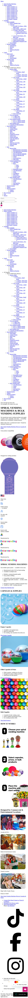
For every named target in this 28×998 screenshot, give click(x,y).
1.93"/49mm (16, 109)
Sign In (5, 195)
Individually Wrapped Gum (20, 41)
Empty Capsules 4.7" (12, 15)
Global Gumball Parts (15, 161)
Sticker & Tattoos (11, 188)
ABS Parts (15, 162)
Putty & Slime (13, 144)
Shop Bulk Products (5, 720)
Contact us (16, 900)
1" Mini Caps (16, 116)
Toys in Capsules (14, 115)
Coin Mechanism (17, 170)
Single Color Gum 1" (21, 31)
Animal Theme (13, 129)
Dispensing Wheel (17, 169)
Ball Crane (12, 130)
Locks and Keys (17, 158)
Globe (14, 172)
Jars (11, 51)
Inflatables (12, 140)
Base (17, 165)
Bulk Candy (10, 54)
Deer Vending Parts (15, 177)
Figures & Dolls (14, 137)
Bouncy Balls (13, 69)
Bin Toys (12, 133)
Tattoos (12, 190)
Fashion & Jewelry (14, 134)
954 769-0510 (10, 905)
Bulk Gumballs (10, 22)
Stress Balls (13, 127)
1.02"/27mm (16, 77)
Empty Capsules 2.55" (12, 10)
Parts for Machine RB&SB (19, 154)
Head (17, 166)
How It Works (7, 192)
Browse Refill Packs (6, 678)
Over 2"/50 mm (17, 113)
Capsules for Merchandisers (17, 124)
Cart (5, 194)
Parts (8, 147)
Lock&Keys (16, 173)
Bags (11, 48)
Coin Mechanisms (17, 152)
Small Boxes (13, 45)
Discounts (6, 903)
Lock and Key (16, 183)
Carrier (14, 180)
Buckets (12, 47)
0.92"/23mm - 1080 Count (19, 29)
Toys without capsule (15, 119)
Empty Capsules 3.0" (12, 12)
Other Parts (16, 159)
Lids (17, 167)
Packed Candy (10, 59)
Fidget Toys (13, 136)
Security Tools (16, 176)
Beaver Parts (13, 148)
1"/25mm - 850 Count (18, 30)
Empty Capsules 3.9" (12, 13)
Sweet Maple (13, 42)
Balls (11, 131)
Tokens (8, 187)
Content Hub (7, 900)
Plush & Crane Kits (15, 142)
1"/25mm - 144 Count (21, 76)
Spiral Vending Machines (10, 4)
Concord (12, 24)
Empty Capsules (8, 5)
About (11, 900)
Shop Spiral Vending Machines (8, 426)
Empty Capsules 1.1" (12, 6)
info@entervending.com (10, 904)
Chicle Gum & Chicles (18, 40)
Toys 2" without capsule (19, 122)
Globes (15, 156)
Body (14, 163)
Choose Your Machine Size (7, 587)
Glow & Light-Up (14, 138)
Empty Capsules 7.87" (12, 17)
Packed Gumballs (11, 44)
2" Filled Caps (16, 117)
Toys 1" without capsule (19, 120)
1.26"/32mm (16, 90)
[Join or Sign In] (1, 203)
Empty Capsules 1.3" (12, 8)
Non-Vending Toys (11, 126)
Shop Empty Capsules (6, 635)
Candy (5, 52)
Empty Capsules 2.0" (12, 9)
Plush (11, 141)
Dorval (11, 56)
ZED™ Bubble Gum (15, 23)
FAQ (10, 903)
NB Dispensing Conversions (20, 151)
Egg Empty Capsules (12, 19)
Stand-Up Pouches (14, 49)
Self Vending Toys (14, 123)
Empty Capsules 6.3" (12, 16)
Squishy (12, 145)
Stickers (12, 191)
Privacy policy (15, 903)
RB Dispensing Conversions (20, 149)
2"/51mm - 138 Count (18, 38)
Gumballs (6, 20)
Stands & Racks (11, 186)
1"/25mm (15, 70)
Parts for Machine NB (18, 155)
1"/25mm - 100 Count (21, 74)
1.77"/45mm (16, 99)
